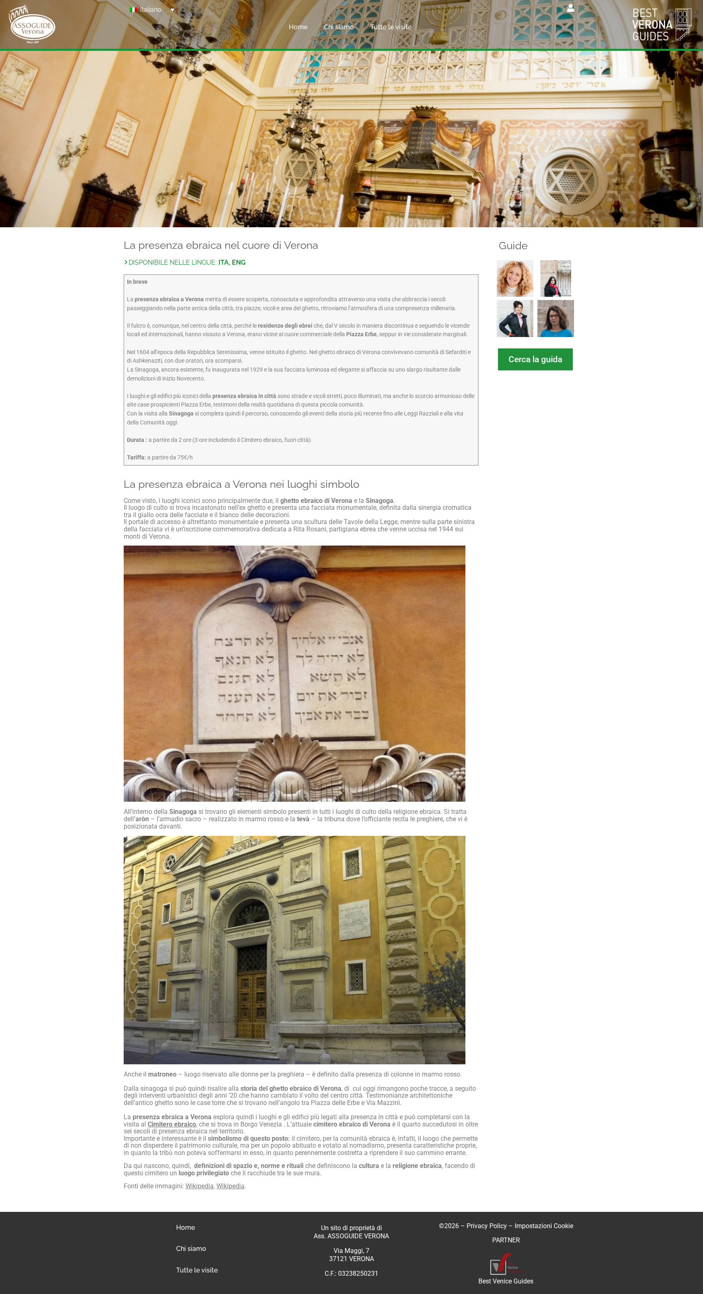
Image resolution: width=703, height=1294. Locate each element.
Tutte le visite (391, 27)
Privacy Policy (487, 1226)
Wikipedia (200, 1186)
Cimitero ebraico (172, 1124)
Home (298, 27)
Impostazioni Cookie (544, 1226)
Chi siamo (339, 27)
